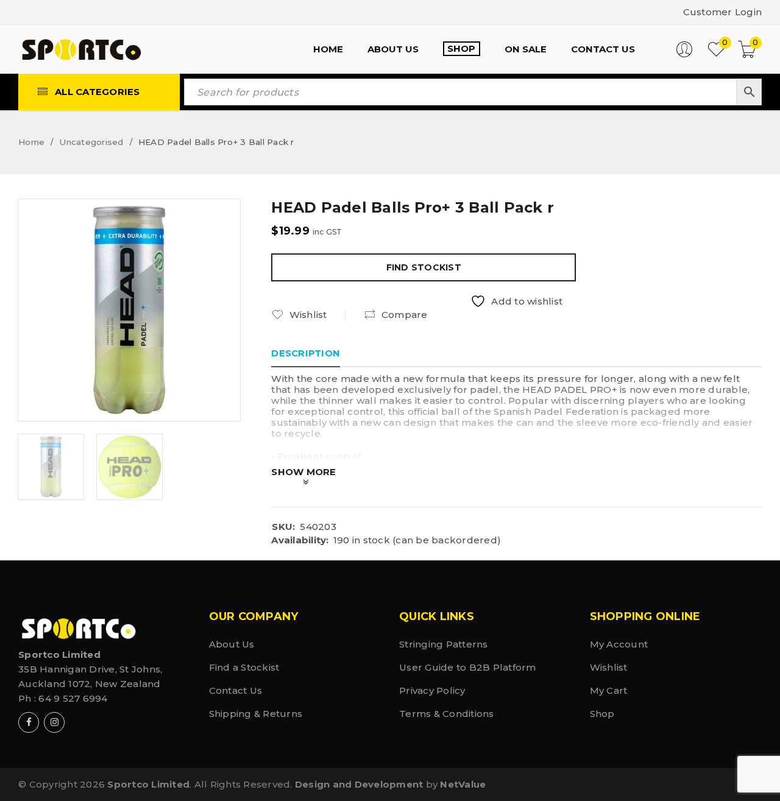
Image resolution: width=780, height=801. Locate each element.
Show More (303, 472)
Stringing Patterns (443, 644)
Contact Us (236, 690)
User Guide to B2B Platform (467, 667)
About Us (232, 644)
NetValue (463, 784)
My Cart (609, 690)
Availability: (299, 540)
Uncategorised (91, 142)
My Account (619, 644)
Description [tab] (305, 353)
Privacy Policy (432, 690)
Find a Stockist (244, 667)
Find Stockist (423, 267)
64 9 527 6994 (72, 698)
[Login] (684, 54)
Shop (602, 713)
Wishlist (609, 667)
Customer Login (722, 12)
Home (31, 142)
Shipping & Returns (256, 713)
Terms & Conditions (446, 713)
